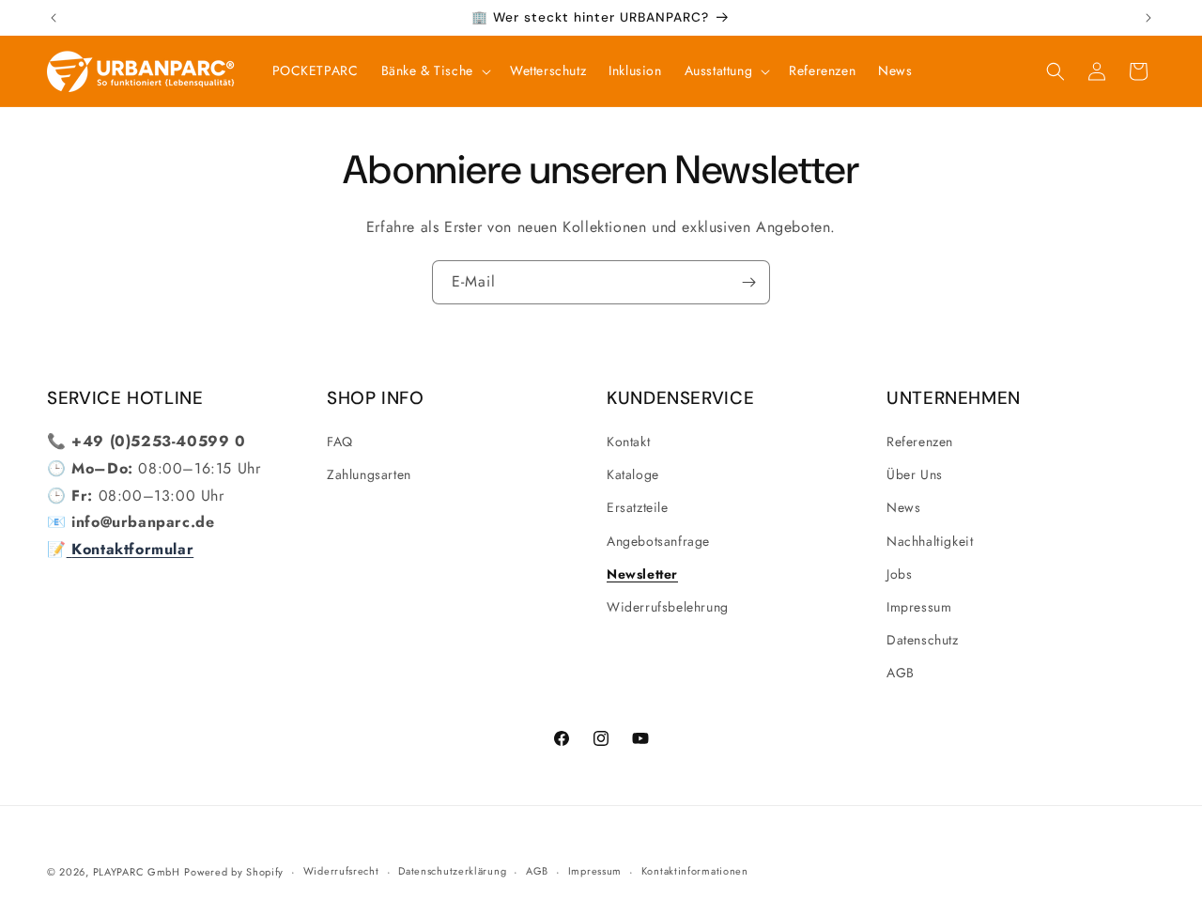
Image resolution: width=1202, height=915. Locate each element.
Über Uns (914, 474)
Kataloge (633, 474)
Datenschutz (922, 639)
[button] (434, 70)
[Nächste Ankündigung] (1148, 18)
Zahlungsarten (369, 474)
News (903, 507)
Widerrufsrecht (341, 870)
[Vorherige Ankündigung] (53, 18)
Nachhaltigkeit (929, 541)
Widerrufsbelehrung (668, 606)
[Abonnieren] (748, 282)
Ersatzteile (638, 507)
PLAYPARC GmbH (136, 871)
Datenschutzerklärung (452, 870)
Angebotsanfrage (658, 541)
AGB (900, 672)
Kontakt (628, 441)
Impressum (918, 606)
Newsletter (642, 574)
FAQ (340, 441)
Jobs (899, 574)
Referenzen (919, 441)
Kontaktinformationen (694, 870)
